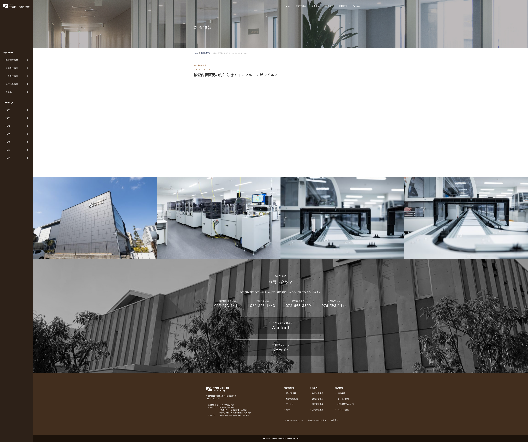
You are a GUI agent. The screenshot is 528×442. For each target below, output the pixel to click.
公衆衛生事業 (12, 76)
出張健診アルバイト (346, 404)
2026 (8, 110)
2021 (8, 150)
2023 (8, 134)
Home (196, 53)
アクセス (290, 404)
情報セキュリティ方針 (317, 420)
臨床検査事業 (12, 59)
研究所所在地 (292, 399)
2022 (8, 142)
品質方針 (335, 420)
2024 (8, 126)
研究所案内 (289, 388)
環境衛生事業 (12, 68)
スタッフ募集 (343, 410)
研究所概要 (291, 393)
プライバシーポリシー (293, 420)
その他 (9, 92)
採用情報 (339, 388)
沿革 (288, 410)
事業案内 (313, 388)
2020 (8, 158)
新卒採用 (341, 393)
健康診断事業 (12, 84)
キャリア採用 (343, 399)
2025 (8, 118)
